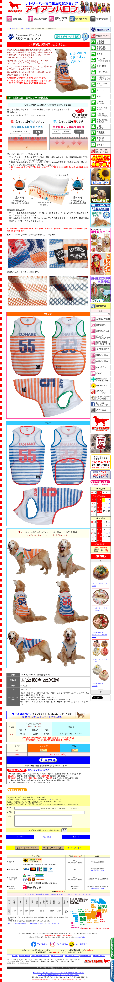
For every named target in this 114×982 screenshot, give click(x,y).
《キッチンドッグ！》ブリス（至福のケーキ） (99, 576)
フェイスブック (43, 944)
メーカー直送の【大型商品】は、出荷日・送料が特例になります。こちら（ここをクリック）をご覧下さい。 (58, 894)
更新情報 (15, 956)
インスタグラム (62, 944)
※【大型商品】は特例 (97, 870)
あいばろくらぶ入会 (57, 956)
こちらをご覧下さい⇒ (81, 937)
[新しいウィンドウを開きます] (58, 22)
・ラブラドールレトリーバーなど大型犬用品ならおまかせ (58, 973)
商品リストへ (48, 837)
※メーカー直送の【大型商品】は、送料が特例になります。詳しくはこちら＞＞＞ (33, 923)
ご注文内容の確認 (85, 956)
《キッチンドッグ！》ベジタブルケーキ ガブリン (100, 676)
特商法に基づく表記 (99, 956)
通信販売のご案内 (24, 956)
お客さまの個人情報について (40, 956)
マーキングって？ (74, 848)
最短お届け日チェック (72, 956)
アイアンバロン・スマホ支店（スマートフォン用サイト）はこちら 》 (58, 968)
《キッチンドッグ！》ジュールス (99, 627)
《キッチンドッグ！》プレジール (99, 651)
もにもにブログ (81, 944)
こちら (49, 799)
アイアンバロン (12, 28)
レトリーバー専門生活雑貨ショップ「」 (58, 975)
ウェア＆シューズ (24, 28)
